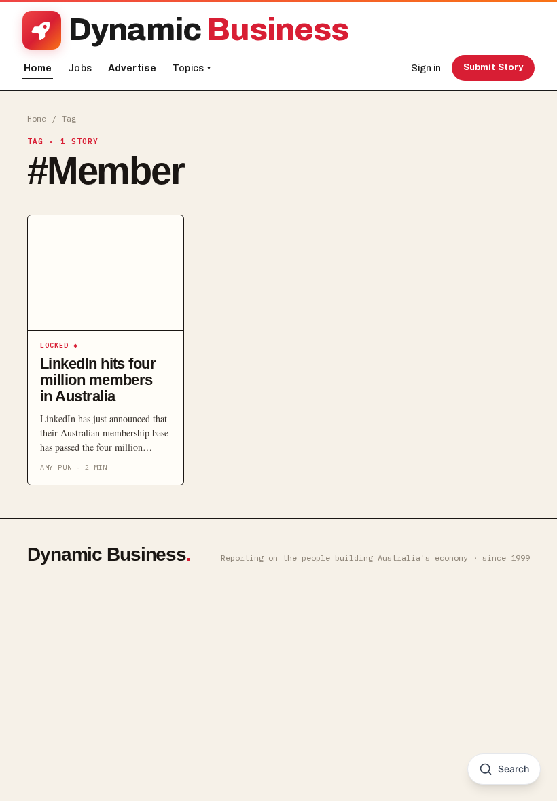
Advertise (132, 68)
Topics (192, 68)
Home (38, 68)
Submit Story (493, 67)
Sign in (426, 68)
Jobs (80, 68)
